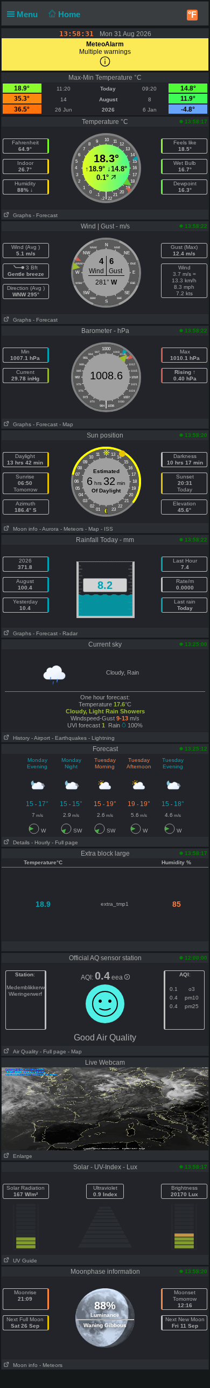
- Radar (68, 633)
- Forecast (45, 215)
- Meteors (71, 529)
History (20, 738)
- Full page (65, 842)
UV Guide (23, 1261)
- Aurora (49, 529)
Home (70, 14)
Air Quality (24, 1051)
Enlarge (21, 1156)
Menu (28, 14)
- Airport (40, 738)
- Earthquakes (69, 738)
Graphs (20, 215)
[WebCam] (105, 1108)
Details (20, 842)
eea (117, 977)
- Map (66, 424)
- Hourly (40, 842)
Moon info (24, 529)
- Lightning (101, 738)
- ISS (107, 529)
